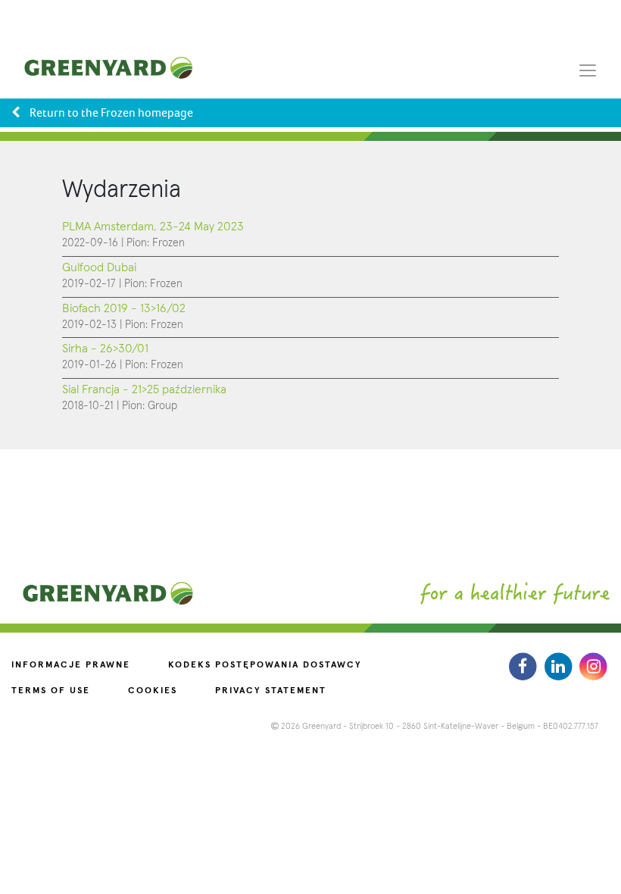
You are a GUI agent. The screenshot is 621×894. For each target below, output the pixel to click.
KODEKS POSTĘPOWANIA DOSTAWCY (265, 665)
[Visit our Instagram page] (593, 667)
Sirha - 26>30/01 (105, 348)
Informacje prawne (70, 665)
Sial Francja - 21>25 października (144, 389)
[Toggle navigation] (588, 70)
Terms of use (50, 691)
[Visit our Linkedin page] (560, 667)
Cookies (152, 691)
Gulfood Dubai (99, 267)
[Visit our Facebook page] (524, 667)
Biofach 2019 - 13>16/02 (124, 308)
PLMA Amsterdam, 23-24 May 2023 (153, 226)
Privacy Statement (270, 691)
